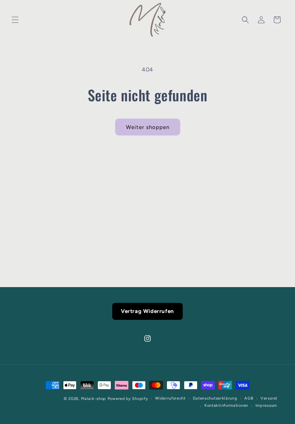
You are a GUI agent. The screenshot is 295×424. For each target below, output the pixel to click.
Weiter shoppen (147, 127)
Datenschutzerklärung (215, 398)
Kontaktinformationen (226, 405)
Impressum (266, 405)
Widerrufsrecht (170, 398)
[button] (15, 20)
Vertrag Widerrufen (147, 311)
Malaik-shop (93, 398)
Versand (268, 398)
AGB (248, 398)
